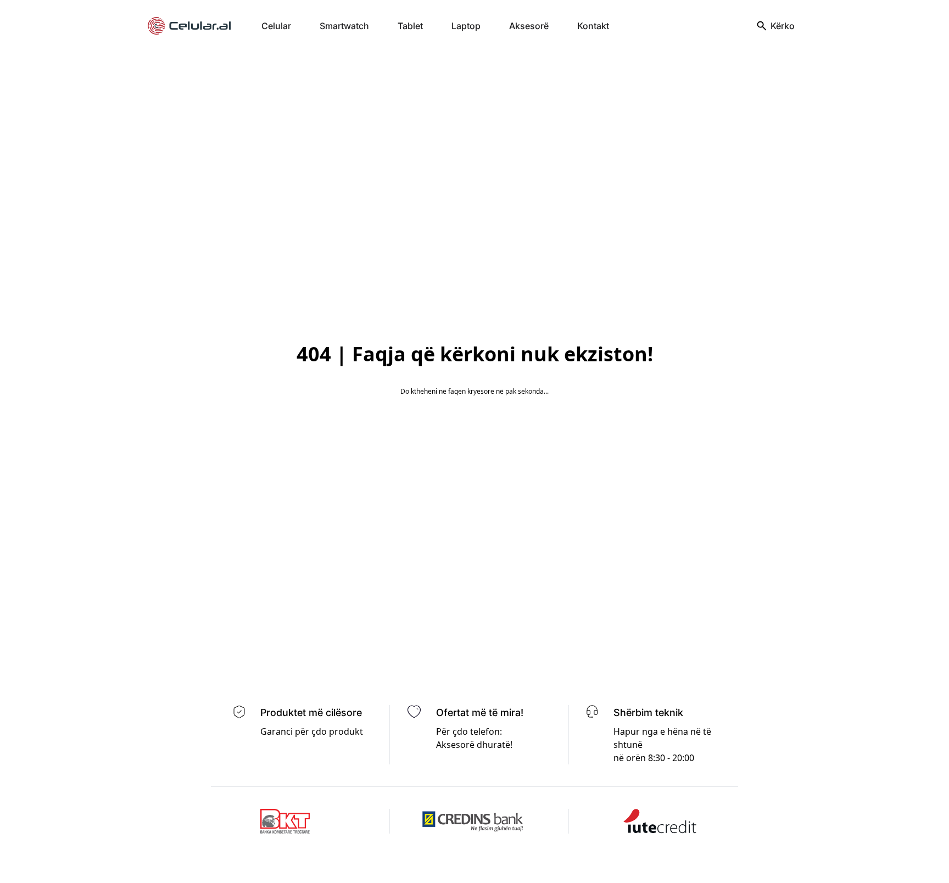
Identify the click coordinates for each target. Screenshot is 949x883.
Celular (276, 25)
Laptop (466, 25)
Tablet (410, 25)
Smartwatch (344, 25)
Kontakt (593, 25)
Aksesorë (529, 25)
